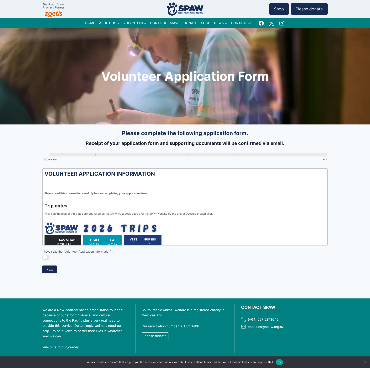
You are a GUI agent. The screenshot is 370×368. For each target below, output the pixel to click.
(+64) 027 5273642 (263, 319)
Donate (190, 23)
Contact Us (241, 23)
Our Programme (165, 23)
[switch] (46, 257)
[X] (272, 23)
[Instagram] (282, 23)
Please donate (309, 9)
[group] (185, 158)
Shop (279, 9)
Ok (279, 362)
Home (90, 23)
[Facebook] (261, 23)
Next (49, 269)
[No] (365, 362)
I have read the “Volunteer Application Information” (78, 251)
